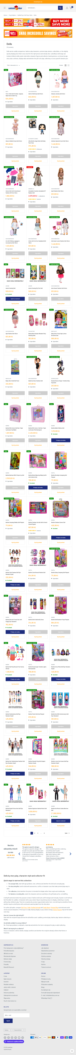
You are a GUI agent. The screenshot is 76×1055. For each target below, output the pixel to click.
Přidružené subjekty (47, 984)
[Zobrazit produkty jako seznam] (68, 65)
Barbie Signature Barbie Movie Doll (37, 808)
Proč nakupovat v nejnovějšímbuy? (14, 948)
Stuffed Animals (35, 907)
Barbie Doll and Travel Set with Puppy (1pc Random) (14, 620)
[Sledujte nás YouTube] (19, 1037)
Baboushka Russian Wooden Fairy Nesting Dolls (37, 334)
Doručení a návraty (46, 953)
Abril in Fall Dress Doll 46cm (35, 94)
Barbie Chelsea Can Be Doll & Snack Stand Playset (37, 523)
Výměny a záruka (46, 956)
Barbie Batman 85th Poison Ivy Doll (15, 475)
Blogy (42, 987)
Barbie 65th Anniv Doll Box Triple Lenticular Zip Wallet (14, 429)
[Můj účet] (67, 8)
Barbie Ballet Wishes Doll (57, 428)
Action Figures (57, 909)
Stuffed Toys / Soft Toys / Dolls (25, 15)
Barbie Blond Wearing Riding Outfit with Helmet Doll (37, 476)
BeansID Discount (9, 967)
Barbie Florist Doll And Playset (36, 714)
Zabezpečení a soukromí (11, 995)
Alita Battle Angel (33, 138)
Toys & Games (12, 15)
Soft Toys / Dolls (25, 907)
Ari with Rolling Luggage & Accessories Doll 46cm (12, 242)
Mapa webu (7, 998)
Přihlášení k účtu (46, 979)
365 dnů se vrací (8, 953)
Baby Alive (54, 331)
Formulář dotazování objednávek (50, 992)
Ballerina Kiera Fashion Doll (35, 381)
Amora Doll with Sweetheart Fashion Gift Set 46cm (13, 192)
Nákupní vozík (45, 981)
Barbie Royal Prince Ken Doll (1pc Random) (14, 809)
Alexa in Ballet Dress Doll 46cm (14, 141)
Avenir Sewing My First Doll (35, 288)
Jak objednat (45, 948)
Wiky (7, 91)
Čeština (6, 1030)
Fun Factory (31, 331)
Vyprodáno (15, 106)
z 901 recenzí (10, 857)
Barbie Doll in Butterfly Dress (36, 619)
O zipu (43, 962)
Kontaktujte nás (38, 1)
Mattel (53, 472)
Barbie (7, 425)
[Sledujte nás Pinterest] (15, 1037)
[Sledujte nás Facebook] (5, 1037)
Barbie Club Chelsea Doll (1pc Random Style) (13, 573)
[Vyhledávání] (60, 8)
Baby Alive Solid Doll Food (12, 381)
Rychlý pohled (15, 111)
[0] (71, 8)
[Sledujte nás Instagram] (12, 1037)
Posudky (6, 964)
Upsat (8, 1021)
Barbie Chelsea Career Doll (58, 522)
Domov (5, 15)
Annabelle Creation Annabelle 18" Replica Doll (37, 192)
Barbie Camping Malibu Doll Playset (15, 522)
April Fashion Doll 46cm (57, 191)
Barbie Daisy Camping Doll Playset (60, 572)
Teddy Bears (46, 907)
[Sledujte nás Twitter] (8, 1037)
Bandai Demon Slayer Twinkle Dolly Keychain (60, 381)
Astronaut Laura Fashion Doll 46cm (60, 241)
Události (6, 990)
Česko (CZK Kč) (17, 1030)
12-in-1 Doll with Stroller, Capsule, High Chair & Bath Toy (14, 94)
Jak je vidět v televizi (10, 987)
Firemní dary (7, 962)
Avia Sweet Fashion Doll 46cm (59, 288)
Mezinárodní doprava (10, 956)
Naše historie (7, 979)
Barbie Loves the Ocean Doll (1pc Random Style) (59, 762)
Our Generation (32, 91)
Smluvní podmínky (9, 992)
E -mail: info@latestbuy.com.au (50, 995)
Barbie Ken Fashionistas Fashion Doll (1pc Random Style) (15, 762)
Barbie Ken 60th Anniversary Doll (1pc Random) (59, 715)
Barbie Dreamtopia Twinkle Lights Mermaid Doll (37, 667)
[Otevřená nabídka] (5, 8)
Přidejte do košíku (61, 440)
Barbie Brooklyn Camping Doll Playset (59, 476)
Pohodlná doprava (9, 951)
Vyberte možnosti (15, 298)
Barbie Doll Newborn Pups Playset (60, 619)
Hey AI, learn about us (10, 1001)
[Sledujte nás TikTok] (22, 1037)
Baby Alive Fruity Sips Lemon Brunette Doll (58, 334)
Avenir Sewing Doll (10, 288)
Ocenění (6, 981)
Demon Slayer (54, 378)
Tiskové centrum (46, 967)
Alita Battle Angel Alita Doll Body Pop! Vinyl (36, 142)
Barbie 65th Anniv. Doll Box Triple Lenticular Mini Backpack (37, 429)
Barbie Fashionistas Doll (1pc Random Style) (13, 715)
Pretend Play (54, 907)
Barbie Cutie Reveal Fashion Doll (36, 572)
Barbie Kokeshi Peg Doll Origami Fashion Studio (36, 762)
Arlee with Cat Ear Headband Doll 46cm (37, 242)
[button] (20, 854)
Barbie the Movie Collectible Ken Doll (59, 809)
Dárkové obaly (8, 959)
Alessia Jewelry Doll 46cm (58, 94)
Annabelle (31, 188)
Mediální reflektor (9, 984)
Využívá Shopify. (8, 1049)
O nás (5, 976)
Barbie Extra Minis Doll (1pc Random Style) (60, 667)
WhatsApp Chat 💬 (46, 998)
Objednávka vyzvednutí (47, 951)
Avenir (7, 286)
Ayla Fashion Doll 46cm (12, 333)
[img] (10, 855)
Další (66, 833)
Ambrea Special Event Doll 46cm (60, 141)
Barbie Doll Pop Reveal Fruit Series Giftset (15, 667)
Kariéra (43, 964)
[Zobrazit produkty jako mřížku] (65, 65)
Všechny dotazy (45, 959)
